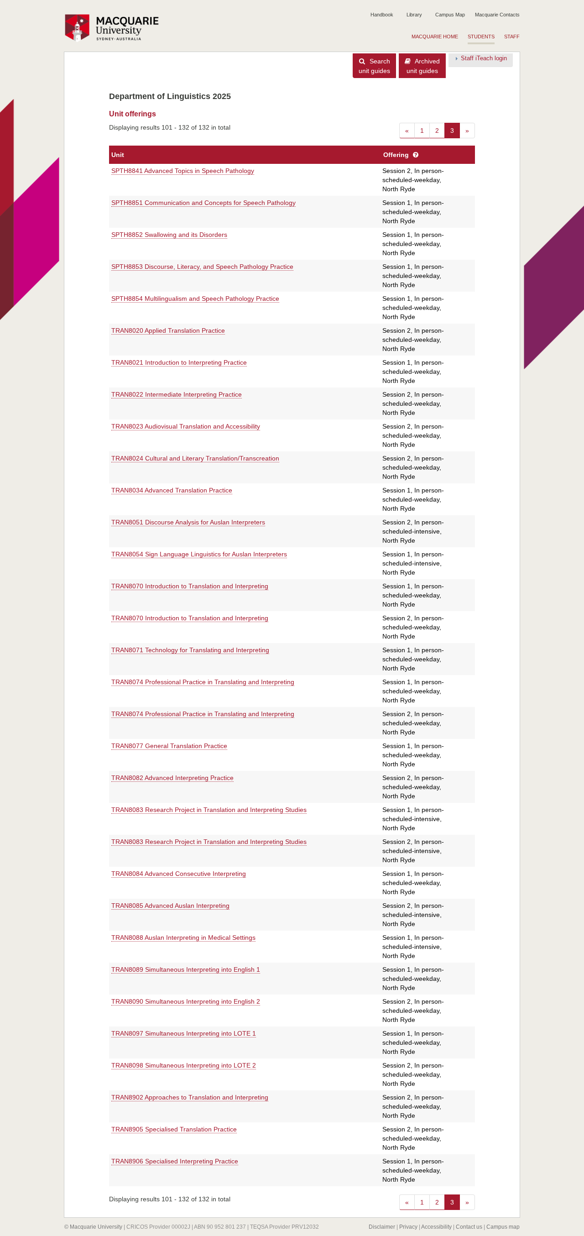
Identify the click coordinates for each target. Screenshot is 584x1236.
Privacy (408, 1227)
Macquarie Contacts (497, 14)
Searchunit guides (374, 66)
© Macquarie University (93, 1227)
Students (481, 36)
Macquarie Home (435, 36)
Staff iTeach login (484, 58)
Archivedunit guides (423, 66)
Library (414, 14)
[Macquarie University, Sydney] (115, 28)
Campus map (503, 1227)
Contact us (469, 1227)
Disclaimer (382, 1227)
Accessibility (436, 1227)
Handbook (381, 14)
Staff (512, 36)
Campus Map (450, 14)
